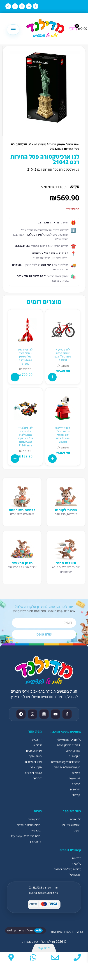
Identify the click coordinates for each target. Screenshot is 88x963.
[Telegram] (8, 6)
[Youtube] (29, 6)
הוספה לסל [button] (52, 377)
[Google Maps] (11, 957)
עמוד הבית (73, 144)
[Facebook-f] (35, 6)
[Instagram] (22, 6)
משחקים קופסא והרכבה (66, 731)
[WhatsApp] (33, 957)
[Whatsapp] (15, 6)
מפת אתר (56, 931)
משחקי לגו (40, 144)
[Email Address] (55, 957)
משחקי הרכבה (57, 144)
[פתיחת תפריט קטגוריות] (13, 29)
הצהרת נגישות (73, 931)
